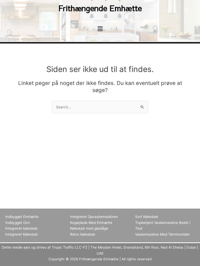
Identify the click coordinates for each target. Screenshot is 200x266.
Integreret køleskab (21, 228)
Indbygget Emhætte (22, 217)
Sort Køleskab (146, 217)
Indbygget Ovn (17, 223)
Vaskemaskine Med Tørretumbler (162, 234)
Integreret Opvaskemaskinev (94, 217)
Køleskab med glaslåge (89, 228)
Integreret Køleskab (21, 234)
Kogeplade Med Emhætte (91, 223)
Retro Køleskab (82, 234)
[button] (100, 29)
